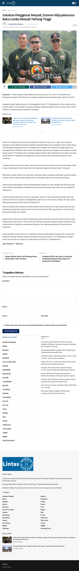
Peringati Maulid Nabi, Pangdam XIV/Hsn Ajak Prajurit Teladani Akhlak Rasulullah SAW (63, 120)
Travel (5, 433)
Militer (29, 27)
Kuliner (5, 378)
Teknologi (6, 425)
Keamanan (6, 370)
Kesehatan (6, 374)
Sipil (4, 417)
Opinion (5, 393)
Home (4, 10)
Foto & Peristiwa (21, 27)
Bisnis (4, 346)
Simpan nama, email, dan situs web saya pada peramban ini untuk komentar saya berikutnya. (36, 325)
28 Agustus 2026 (18, 126)
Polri (4, 409)
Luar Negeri (7, 381)
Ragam (34, 27)
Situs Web (44, 316)
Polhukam (6, 397)
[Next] (41, 132)
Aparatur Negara (12, 10)
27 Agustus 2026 (56, 124)
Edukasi (5, 350)
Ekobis (5, 354)
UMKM (4, 436)
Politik (5, 401)
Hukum (5, 366)
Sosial (5, 421)
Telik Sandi (6, 429)
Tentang (4, 564)
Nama (5, 307)
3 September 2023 (32, 24)
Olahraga (6, 389)
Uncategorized (8, 440)
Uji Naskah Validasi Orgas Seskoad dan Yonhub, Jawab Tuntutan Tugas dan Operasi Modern (32, 488)
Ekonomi (5, 358)
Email (5, 316)
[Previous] (37, 132)
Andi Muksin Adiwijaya (16, 24)
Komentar (6, 281)
